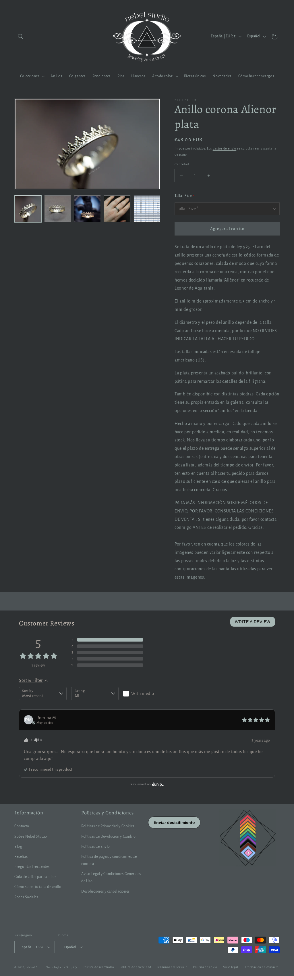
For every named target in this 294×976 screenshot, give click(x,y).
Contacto (21, 826)
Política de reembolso (98, 967)
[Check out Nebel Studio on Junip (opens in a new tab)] (157, 784)
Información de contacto (261, 967)
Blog (18, 847)
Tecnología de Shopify (61, 967)
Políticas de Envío (95, 847)
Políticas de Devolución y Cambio (108, 837)
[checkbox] (147, 693)
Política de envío (205, 967)
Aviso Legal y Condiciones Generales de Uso (111, 877)
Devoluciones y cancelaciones (105, 891)
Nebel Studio (35, 967)
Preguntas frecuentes (32, 867)
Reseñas (21, 857)
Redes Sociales (26, 897)
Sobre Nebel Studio (30, 837)
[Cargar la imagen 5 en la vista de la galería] (147, 208)
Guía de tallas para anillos (35, 877)
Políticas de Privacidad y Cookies (107, 826)
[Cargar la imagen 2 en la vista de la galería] (57, 208)
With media (142, 693)
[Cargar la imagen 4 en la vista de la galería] (117, 208)
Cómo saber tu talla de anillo (37, 887)
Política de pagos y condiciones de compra (109, 860)
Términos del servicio (172, 967)
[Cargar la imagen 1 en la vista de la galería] (27, 208)
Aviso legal (230, 967)
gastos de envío (225, 148)
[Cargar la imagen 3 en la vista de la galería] (87, 208)
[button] (20, 36)
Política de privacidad (135, 967)
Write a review (252, 621)
